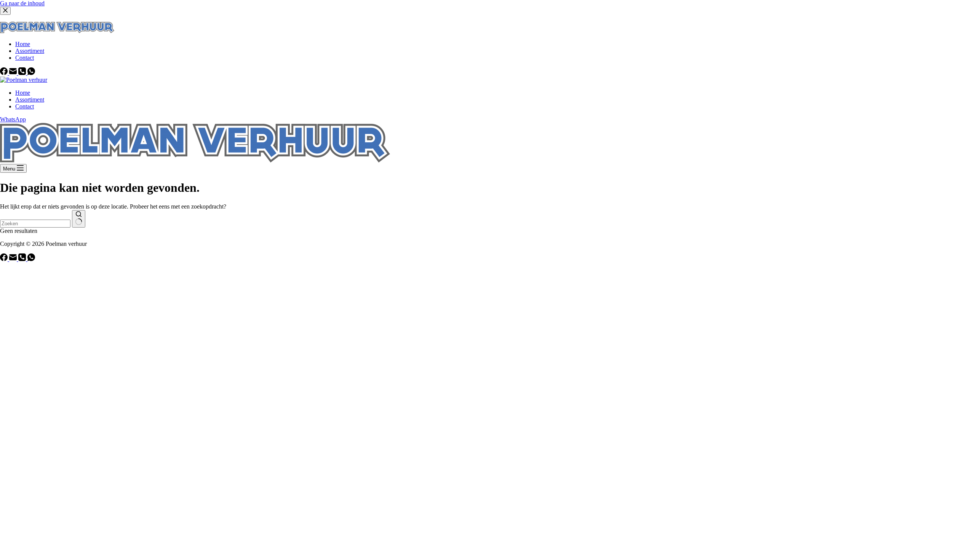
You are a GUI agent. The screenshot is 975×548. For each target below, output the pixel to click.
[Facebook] (4, 259)
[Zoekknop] (78, 219)
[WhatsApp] (31, 259)
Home (22, 92)
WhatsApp (13, 119)
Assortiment (29, 99)
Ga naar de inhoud (22, 3)
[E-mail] (13, 259)
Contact (24, 106)
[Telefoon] (22, 259)
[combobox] (35, 224)
